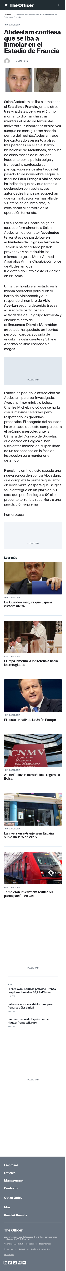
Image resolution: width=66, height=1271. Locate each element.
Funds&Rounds (15, 1215)
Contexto (11, 1188)
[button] (6, 5)
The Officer (13, 1230)
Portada (7, 15)
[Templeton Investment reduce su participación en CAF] (33, 868)
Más (7, 1207)
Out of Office (13, 1197)
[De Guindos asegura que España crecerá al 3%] (33, 578)
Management (13, 1180)
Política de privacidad (41, 1249)
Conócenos (31, 1244)
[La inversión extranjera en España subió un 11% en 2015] (33, 809)
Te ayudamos (10, 1249)
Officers (10, 1173)
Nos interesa (45, 1244)
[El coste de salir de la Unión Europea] (33, 695)
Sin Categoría (12, 25)
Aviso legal (24, 1249)
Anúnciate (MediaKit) (13, 1244)
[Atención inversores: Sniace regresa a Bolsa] (33, 750)
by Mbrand (9, 1254)
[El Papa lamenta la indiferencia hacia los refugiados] (33, 637)
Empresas (11, 1165)
